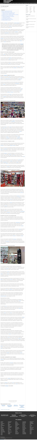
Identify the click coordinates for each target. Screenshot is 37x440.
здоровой (4, 96)
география (31, 422)
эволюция (2, 145)
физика (27, 25)
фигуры (23, 317)
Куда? (34, 10)
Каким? (30, 8)
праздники (16, 429)
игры (22, 67)
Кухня (28, 3)
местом (11, 202)
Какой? (27, 9)
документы (16, 423)
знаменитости (17, 424)
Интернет (19, 3)
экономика (16, 433)
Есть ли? (34, 6)
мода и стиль (32, 427)
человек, (10, 154)
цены (24, 156)
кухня (30, 426)
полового (14, 235)
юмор (30, 433)
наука (9, 428)
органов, (19, 338)
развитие (5, 75)
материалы (7, 241)
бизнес (2, 422)
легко (13, 382)
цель (4, 29)
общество (31, 428)
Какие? (27, 8)
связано (10, 94)
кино (1, 426)
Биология (2, 3)
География (7, 3)
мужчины (6, 385)
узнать (1, 348)
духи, (6, 289)
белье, (19, 66)
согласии (21, 211)
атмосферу (14, 67)
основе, (11, 279)
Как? (30, 7)
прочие (10, 63)
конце (1, 77)
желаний (8, 352)
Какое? (34, 8)
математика (17, 427)
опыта (5, 210)
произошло (8, 78)
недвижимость (17, 428)
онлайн (14, 145)
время (6, 78)
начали (21, 78)
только (22, 43)
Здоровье (16, 3)
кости (8, 337)
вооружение (24, 422)
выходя (8, 166)
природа (23, 429)
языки (1, 434)
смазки (1, 279)
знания (20, 131)
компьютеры (10, 426)
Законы (14, 3)
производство (32, 429)
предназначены (18, 222)
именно (21, 40)
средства (21, 192)
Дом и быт (11, 3)
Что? (3, 7)
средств (21, 352)
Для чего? (31, 6)
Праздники (34, 3)
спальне (20, 300)
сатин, (5, 312)
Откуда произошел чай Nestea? (21, 409)
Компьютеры (25, 3)
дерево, (22, 225)
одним (8, 271)
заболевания (31, 423)
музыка (2, 428)
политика (9, 429)
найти (4, 54)
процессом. (2, 359)
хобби (2, 433)
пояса (19, 308)
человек (9, 433)
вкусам (5, 41)
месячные (23, 427)
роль (8, 100)
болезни (16, 422)
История (22, 3)
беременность (32, 421)
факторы (6, 382)
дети (8, 423)
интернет (16, 425)
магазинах (2, 38)
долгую (10, 76)
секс (6, 7)
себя (14, 155)
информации (13, 121)
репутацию (11, 362)
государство (2, 423)
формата (11, 145)
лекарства (2, 427)
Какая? (34, 7)
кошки (16, 426)
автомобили (10, 421)
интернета (5, 153)
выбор (10, 57)
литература (9, 427)
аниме (16, 421)
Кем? (34, 9)
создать (9, 29)
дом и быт (23, 423)
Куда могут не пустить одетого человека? (5, 409)
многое (22, 235)
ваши (16, 383)
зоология (23, 424)
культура (23, 426)
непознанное (24, 428)
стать (11, 199)
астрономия (24, 421)
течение (4, 84)
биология (9, 422)
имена (9, 425)
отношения (16, 31)
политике (9, 378)
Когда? (27, 10)
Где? (26, 6)
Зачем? (27, 7)
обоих (24, 211)
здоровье (9, 424)
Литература (31, 3)
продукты (7, 268)
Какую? (30, 9)
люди (19, 78)
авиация (2, 421)
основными (5, 148)
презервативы (17, 83)
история (31, 425)
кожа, (11, 312)
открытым (8, 212)
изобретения (2, 425)
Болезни (5, 3)
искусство (23, 425)
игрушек (10, 26)
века (13, 120)
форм (21, 88)
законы (27, 17)
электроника (24, 433)
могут (16, 135)
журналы (11, 289)
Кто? (30, 10)
